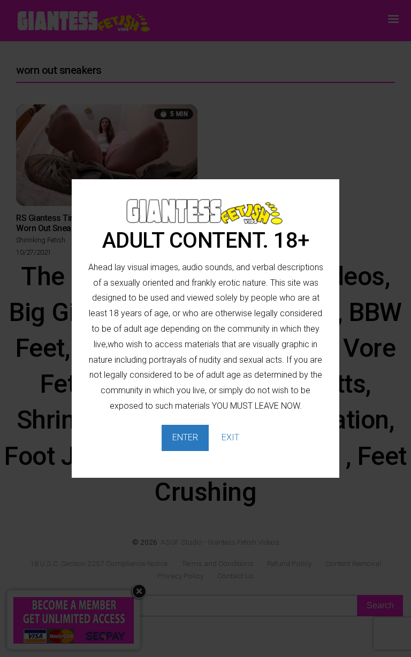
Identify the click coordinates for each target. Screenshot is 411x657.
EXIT (230, 437)
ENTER (185, 437)
